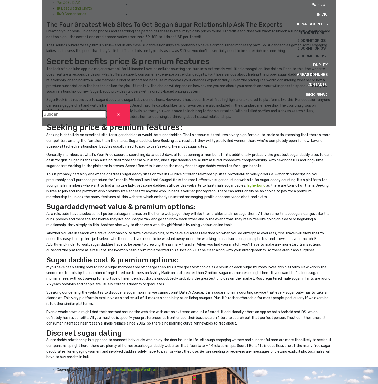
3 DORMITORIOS (311, 48)
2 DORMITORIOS (311, 41)
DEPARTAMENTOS (311, 24)
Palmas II (320, 5)
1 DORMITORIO (313, 33)
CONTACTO (317, 84)
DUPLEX (320, 65)
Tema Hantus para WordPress (134, 370)
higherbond (256, 185)
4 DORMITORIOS (311, 56)
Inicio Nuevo (317, 94)
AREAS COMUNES (312, 75)
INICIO (322, 14)
